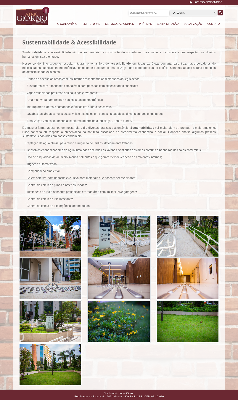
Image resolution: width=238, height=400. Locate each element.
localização (193, 23)
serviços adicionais (119, 23)
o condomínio (67, 23)
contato (213, 23)
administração (168, 23)
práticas (145, 23)
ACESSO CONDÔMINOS (208, 2)
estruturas (91, 23)
